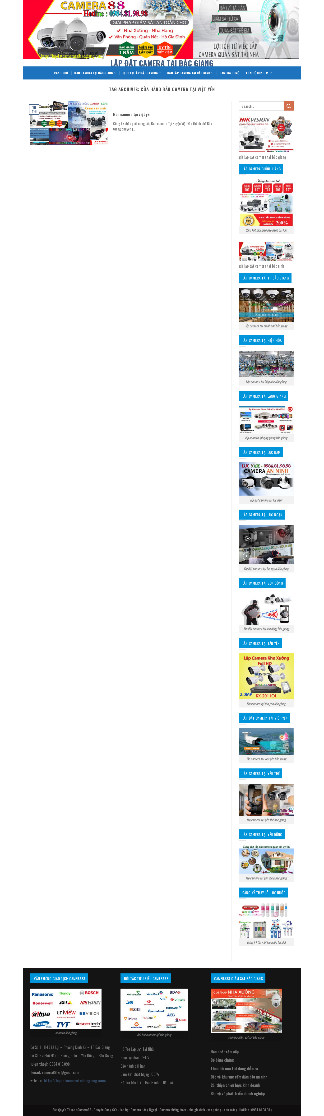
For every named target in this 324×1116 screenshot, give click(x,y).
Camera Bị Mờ (230, 73)
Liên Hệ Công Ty (257, 73)
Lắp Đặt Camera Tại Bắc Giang (162, 63)
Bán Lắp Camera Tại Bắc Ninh (188, 73)
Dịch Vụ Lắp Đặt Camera (140, 73)
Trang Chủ (60, 73)
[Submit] (289, 105)
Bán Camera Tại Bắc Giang (93, 73)
